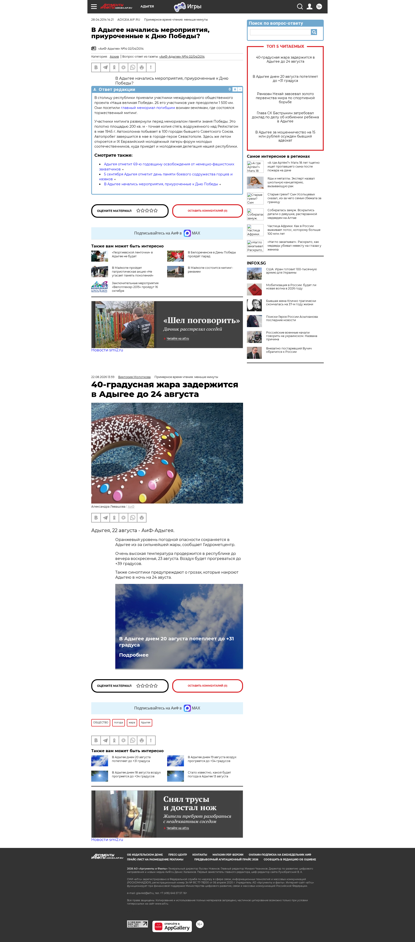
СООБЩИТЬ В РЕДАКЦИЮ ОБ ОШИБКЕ (290, 859)
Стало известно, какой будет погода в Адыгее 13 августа (209, 774)
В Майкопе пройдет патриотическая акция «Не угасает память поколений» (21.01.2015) (122, 273)
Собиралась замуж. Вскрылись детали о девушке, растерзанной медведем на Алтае (292, 214)
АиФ (131, 506)
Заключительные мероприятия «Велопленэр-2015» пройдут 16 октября (135, 287)
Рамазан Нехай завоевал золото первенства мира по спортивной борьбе (285, 98)
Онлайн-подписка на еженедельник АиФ (280, 854)
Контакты (199, 854)
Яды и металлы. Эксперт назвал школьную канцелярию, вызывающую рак (291, 182)
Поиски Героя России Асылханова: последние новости (292, 318)
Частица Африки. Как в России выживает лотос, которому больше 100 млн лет (294, 229)
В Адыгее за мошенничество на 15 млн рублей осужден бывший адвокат (285, 136)
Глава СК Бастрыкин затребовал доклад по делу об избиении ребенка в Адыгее (285, 117)
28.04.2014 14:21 (102, 19)
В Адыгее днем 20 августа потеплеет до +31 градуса (285, 79)
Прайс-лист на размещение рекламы (155, 859)
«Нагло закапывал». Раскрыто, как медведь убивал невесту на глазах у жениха (294, 245)
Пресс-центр (177, 854)
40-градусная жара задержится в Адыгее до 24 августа (285, 59)
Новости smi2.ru (107, 350)
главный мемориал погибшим (148, 108)
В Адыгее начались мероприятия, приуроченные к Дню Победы (161, 184)
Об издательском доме (145, 854)
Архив (114, 56)
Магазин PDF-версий (228, 854)
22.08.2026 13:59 (102, 377)
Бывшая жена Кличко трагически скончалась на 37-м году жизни (291, 302)
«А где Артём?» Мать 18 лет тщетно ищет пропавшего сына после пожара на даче (294, 166)
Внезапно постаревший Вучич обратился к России (289, 350)
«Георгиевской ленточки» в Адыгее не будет (132, 254)
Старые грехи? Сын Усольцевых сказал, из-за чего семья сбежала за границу (294, 198)
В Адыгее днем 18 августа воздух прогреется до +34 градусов (136, 774)
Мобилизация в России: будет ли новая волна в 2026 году (291, 286)
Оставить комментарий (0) (207, 210)
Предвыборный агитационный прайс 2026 (226, 859)
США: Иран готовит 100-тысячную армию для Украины (291, 271)
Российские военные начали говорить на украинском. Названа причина (291, 336)
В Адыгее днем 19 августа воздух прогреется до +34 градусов (212, 759)
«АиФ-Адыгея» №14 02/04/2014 (182, 56)
